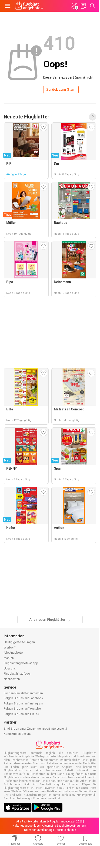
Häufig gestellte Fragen (19, 642)
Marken (9, 658)
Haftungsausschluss (26, 825)
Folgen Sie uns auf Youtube (22, 708)
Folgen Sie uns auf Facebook (23, 698)
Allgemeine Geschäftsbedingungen (64, 825)
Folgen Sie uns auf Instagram (23, 703)
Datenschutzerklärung (38, 830)
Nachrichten (12, 679)
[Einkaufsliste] (83, 6)
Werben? (10, 647)
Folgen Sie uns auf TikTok (21, 714)
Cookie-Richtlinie (65, 830)
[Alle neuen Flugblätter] (92, 117)
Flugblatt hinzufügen (17, 673)
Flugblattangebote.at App (21, 663)
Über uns (10, 668)
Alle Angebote (13, 652)
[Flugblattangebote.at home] (29, 5)
